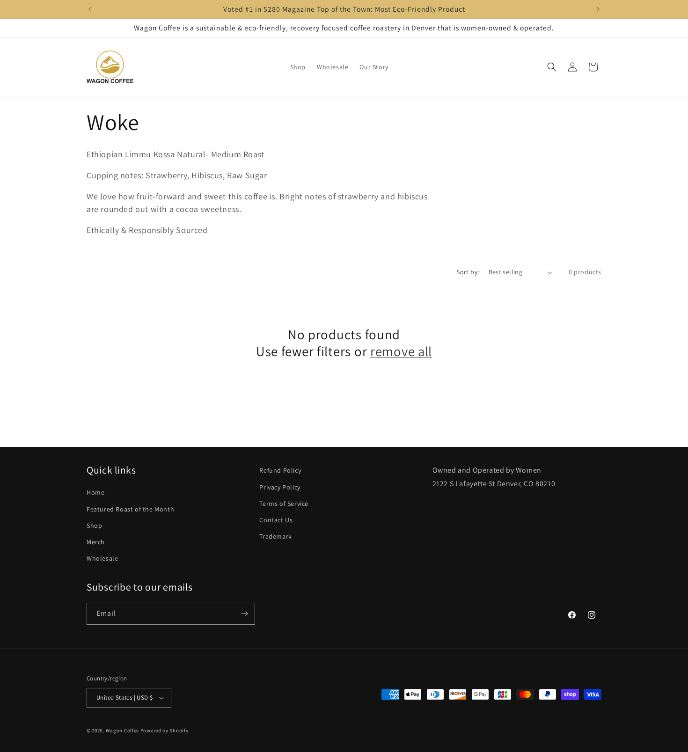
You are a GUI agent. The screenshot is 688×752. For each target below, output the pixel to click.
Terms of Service (283, 503)
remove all (401, 351)
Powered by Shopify (164, 730)
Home (95, 492)
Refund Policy (280, 470)
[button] (552, 67)
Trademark (275, 536)
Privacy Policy (279, 487)
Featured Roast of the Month (130, 509)
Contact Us (276, 520)
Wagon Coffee (122, 730)
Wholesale (102, 558)
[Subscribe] (244, 614)
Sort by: (467, 272)
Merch (96, 542)
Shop (94, 525)
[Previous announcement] (90, 9)
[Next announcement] (598, 9)
